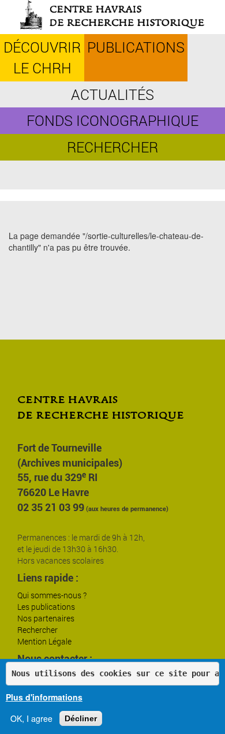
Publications (136, 47)
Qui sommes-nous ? (52, 595)
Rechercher (112, 147)
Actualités (112, 94)
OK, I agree (31, 718)
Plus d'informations (44, 697)
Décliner (81, 718)
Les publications (46, 606)
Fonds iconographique (112, 120)
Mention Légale (44, 641)
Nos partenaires (45, 618)
